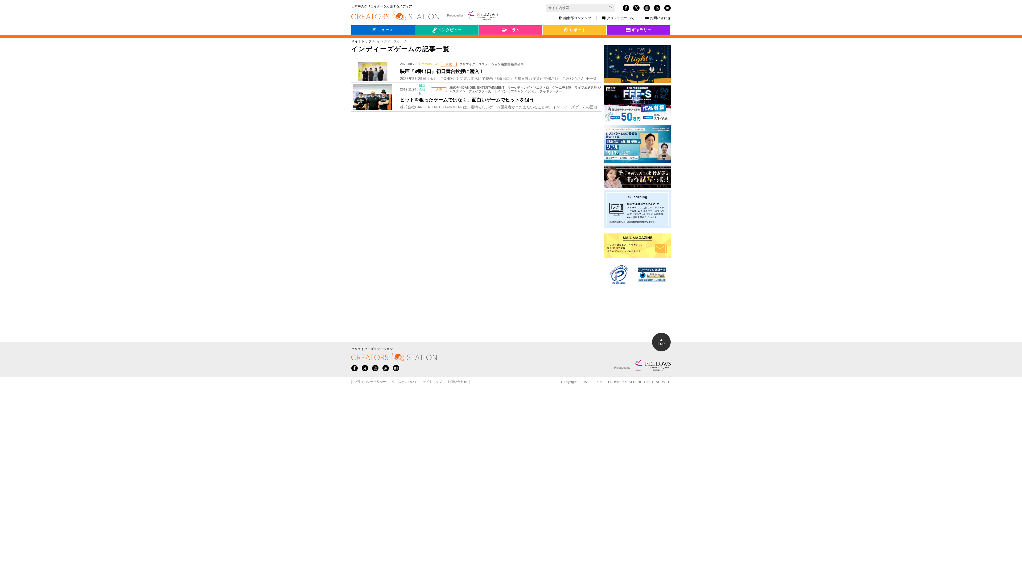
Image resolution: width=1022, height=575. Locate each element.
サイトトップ (361, 41)
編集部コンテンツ (577, 18)
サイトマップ (432, 382)
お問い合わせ (660, 18)
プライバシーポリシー (370, 382)
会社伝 (426, 42)
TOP (661, 344)
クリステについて (620, 18)
